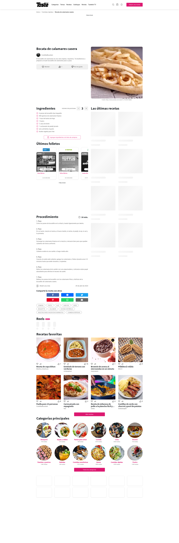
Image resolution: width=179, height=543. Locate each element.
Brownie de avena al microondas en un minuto (102, 367)
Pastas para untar (80, 439)
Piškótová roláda (125, 366)
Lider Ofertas (40, 173)
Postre (135, 462)
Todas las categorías (89, 469)
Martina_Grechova (42, 369)
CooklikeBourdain (47, 55)
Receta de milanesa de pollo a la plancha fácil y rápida (101, 405)
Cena (117, 439)
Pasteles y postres (44, 462)
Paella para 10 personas (47, 404)
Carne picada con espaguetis (71, 405)
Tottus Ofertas (63, 173)
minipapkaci (68, 371)
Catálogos (76, 5)
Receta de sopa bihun (45, 366)
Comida (98, 439)
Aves (75, 305)
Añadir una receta (134, 4)
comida (40, 305)
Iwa (65, 408)
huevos (66, 305)
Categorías (55, 5)
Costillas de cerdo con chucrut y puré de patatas (129, 405)
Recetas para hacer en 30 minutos (50, 312)
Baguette (41, 309)
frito (50, 305)
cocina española (67, 309)
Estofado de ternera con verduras (74, 367)
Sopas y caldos (62, 439)
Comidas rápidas (47, 12)
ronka (93, 408)
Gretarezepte (122, 408)
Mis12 (120, 369)
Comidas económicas (80, 462)
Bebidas (62, 462)
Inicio (38, 12)
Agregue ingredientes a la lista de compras (63, 137)
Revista (84, 5)
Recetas (69, 5)
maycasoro (94, 371)
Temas (62, 5)
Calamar (53, 309)
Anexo (98, 462)
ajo (57, 305)
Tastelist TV (92, 5)
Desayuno (44, 439)
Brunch (135, 439)
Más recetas (89, 414)
